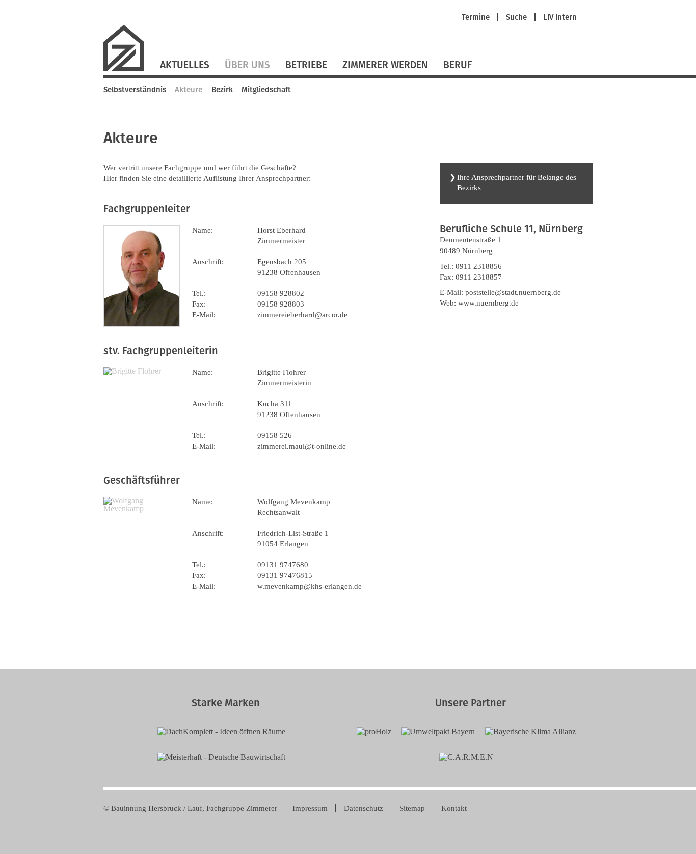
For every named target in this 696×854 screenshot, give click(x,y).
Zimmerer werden (385, 65)
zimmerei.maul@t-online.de (301, 446)
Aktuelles (184, 65)
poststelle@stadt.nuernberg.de (513, 292)
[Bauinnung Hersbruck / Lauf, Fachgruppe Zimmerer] (127, 69)
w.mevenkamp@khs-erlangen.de (309, 586)
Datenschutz (363, 808)
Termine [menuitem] (476, 17)
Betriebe (306, 65)
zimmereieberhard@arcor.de (302, 315)
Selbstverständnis (134, 89)
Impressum (310, 808)
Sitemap (412, 808)
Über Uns (247, 65)
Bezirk (222, 89)
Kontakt (454, 808)
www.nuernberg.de (488, 303)
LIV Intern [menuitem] (560, 17)
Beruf (457, 65)
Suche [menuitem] (516, 17)
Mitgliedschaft (266, 89)
